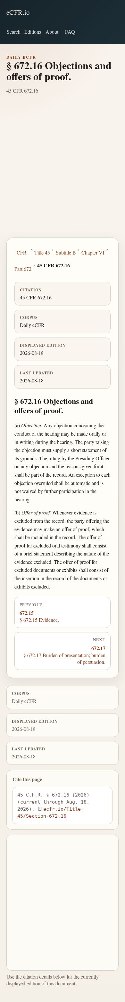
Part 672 (22, 268)
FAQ (70, 31)
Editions (32, 31)
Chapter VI (92, 252)
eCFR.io (18, 12)
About (52, 31)
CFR (22, 252)
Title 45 (42, 252)
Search (14, 31)
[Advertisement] (62, 171)
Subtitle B (66, 252)
